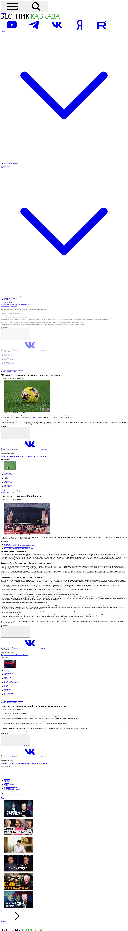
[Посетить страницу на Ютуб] (12, 29)
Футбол (5, 477)
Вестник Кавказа (5, 306)
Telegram (16, 350)
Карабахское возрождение (7, 304)
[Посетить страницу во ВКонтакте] (57, 29)
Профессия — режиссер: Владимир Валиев (14, 655)
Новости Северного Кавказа (11, 162)
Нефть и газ (6, 299)
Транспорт (6, 813)
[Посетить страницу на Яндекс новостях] (79, 29)
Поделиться (26, 338)
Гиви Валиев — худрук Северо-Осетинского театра (17, 547)
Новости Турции (8, 474)
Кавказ (5, 686)
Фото (19, 304)
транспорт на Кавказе (9, 818)
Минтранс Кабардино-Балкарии (12, 819)
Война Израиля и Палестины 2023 (12, 296)
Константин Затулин (9, 363)
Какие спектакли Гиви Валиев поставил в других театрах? (18, 548)
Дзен (3, 350)
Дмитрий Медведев (8, 359)
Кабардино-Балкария (9, 679)
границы (6, 690)
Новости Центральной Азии (11, 163)
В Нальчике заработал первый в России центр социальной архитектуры (24, 793)
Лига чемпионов (8, 482)
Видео (22, 304)
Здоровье (26, 304)
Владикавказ (7, 683)
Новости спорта (8, 475)
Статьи (8, 166)
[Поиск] (36, 6)
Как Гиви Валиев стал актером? (12, 544)
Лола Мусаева (4, 500)
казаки (5, 360)
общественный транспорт (10, 817)
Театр (5, 674)
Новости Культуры (8, 673)
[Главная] (30, 18)
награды (6, 694)
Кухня (30, 304)
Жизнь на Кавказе (8, 691)
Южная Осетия (7, 677)
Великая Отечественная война (11, 682)
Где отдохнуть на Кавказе (10, 300)
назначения (6, 358)
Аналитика (3, 166)
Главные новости (8, 160)
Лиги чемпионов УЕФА (37, 417)
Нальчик (6, 687)
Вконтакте (44, 350)
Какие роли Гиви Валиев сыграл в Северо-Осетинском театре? (19, 545)
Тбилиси (6, 685)
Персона (6, 675)
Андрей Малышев (8, 364)
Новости (9, 350)
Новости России (8, 355)
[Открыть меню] (12, 6)
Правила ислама (8, 302)
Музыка (6, 678)
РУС (2, 13)
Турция (5, 479)
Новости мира (7, 473)
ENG (4, 13)
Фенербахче (7, 481)
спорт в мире (7, 486)
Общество (6, 356)
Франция (6, 478)
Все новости (14, 306)
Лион (5, 483)
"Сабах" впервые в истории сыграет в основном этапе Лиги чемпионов (24, 456)
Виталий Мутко (8, 362)
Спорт (15, 304)
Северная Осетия (8, 681)
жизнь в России (7, 695)
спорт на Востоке (8, 485)
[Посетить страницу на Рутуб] (102, 29)
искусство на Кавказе (9, 693)
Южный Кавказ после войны (11, 298)
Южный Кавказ (7, 689)
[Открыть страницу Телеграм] (34, 29)
